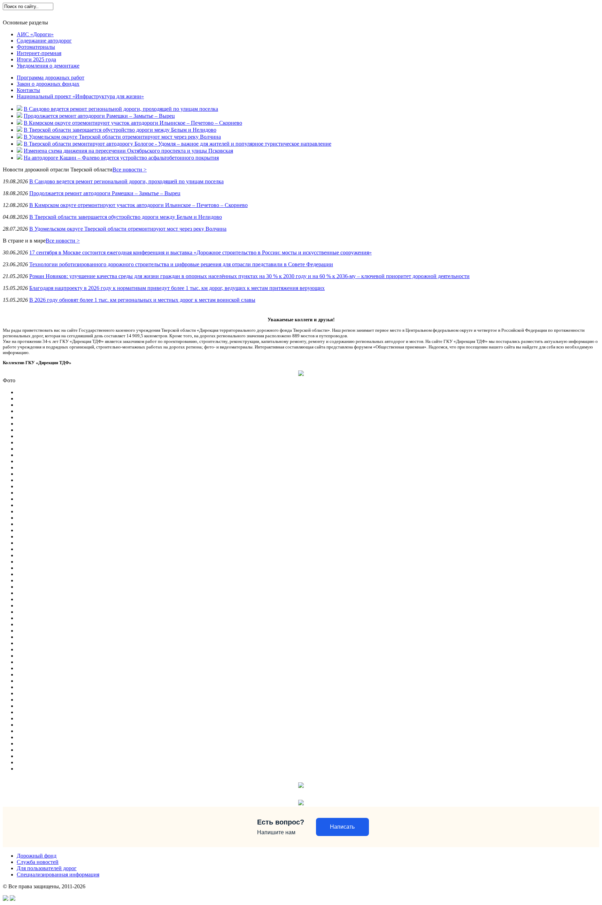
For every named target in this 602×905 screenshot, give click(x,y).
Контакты (28, 90)
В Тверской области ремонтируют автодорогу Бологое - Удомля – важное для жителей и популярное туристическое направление (177, 144)
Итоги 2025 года (36, 59)
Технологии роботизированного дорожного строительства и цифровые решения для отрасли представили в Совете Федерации (181, 264)
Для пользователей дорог (125, 13)
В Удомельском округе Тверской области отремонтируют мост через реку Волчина (122, 137)
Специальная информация (183, 13)
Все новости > (130, 169)
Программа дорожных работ (50, 77)
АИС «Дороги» (35, 34)
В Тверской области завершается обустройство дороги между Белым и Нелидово (120, 130)
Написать (342, 827)
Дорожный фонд (36, 856)
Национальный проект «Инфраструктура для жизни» (80, 96)
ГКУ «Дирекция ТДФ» (28, 13)
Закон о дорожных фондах (48, 84)
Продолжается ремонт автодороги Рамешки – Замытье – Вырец (99, 116)
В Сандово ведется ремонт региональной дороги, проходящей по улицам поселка (121, 109)
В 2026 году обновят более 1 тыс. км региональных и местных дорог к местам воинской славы (142, 300)
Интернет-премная (39, 53)
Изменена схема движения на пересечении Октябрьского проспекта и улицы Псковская (128, 151)
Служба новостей (76, 13)
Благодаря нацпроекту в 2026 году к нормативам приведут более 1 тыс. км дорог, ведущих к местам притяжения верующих (177, 288)
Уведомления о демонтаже (48, 66)
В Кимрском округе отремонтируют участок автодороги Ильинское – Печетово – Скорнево (133, 123)
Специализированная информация (58, 874)
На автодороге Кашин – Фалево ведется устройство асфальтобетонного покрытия (121, 158)
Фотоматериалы (36, 47)
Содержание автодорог (44, 41)
